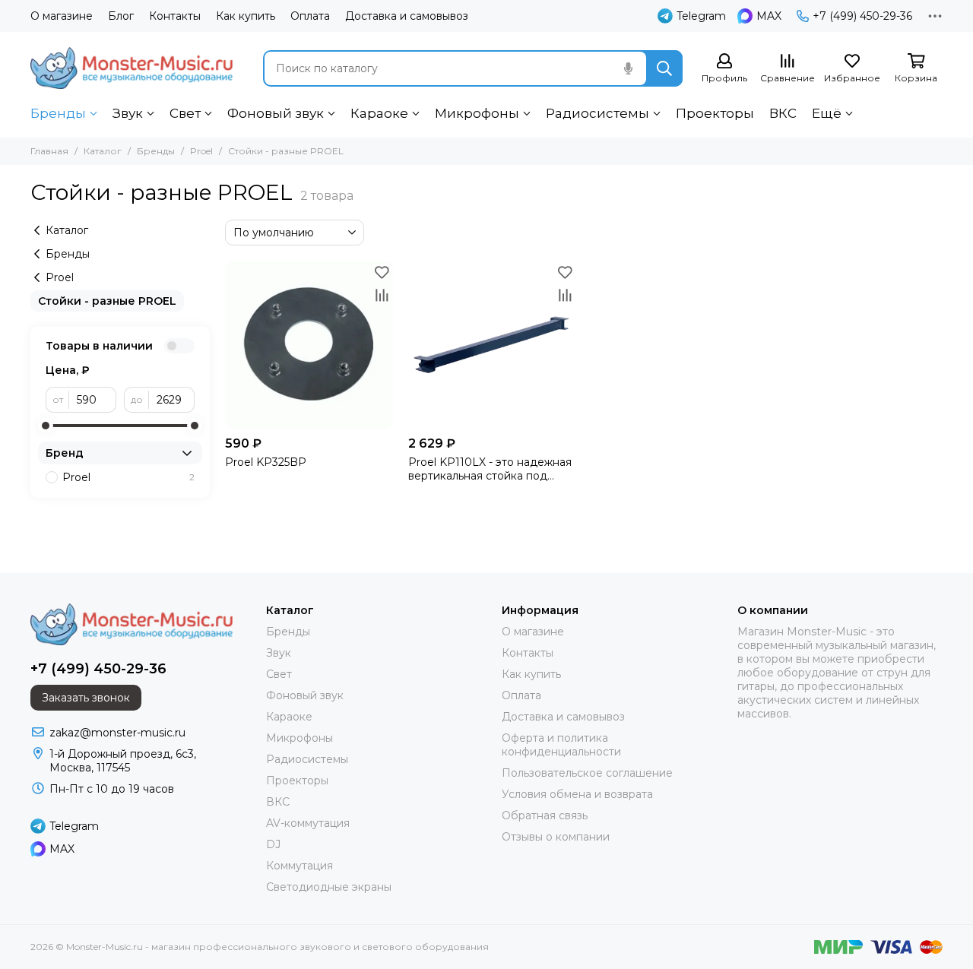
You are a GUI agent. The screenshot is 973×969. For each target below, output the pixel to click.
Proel (201, 151)
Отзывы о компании (556, 837)
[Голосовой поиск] (628, 68)
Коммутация (299, 865)
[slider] (45, 425)
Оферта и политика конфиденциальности (561, 744)
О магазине (61, 16)
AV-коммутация (308, 823)
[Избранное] (381, 272)
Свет (185, 113)
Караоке (379, 113)
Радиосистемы (597, 113)
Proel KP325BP (265, 462)
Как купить (245, 16)
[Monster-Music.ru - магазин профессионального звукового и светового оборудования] (131, 68)
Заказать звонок (86, 698)
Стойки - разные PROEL (107, 301)
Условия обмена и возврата (577, 794)
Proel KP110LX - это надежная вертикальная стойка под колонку (490, 469)
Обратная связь (545, 815)
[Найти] (664, 68)
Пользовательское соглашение (587, 773)
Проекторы (715, 113)
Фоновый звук (275, 113)
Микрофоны (477, 113)
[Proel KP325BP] (309, 345)
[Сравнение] (381, 294)
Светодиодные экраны (328, 887)
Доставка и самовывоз (406, 16)
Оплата (310, 16)
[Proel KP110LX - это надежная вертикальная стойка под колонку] (492, 345)
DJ (273, 844)
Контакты (175, 16)
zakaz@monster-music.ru (117, 732)
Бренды (58, 113)
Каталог (103, 151)
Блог (121, 16)
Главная (49, 151)
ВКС (783, 113)
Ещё (826, 113)
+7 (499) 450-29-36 (862, 16)
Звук (128, 113)
